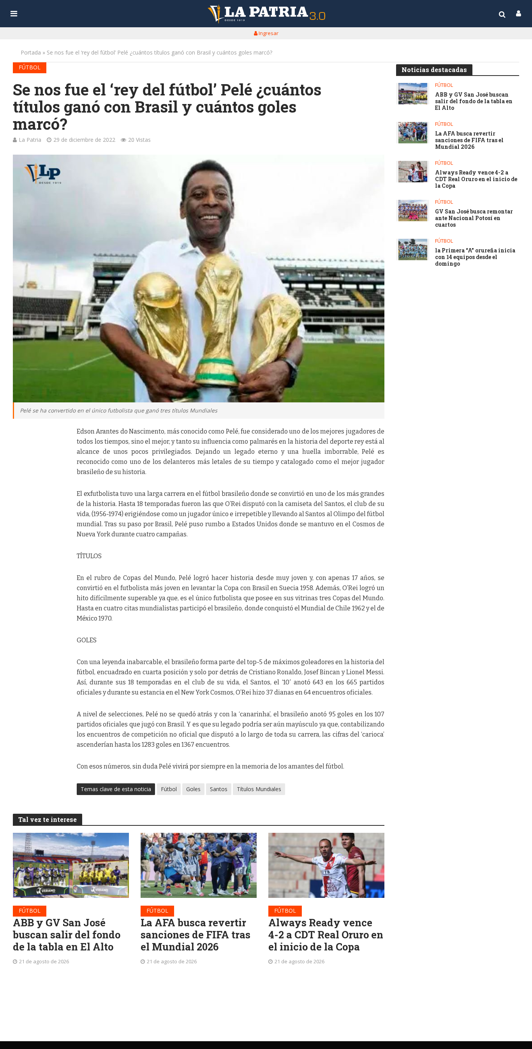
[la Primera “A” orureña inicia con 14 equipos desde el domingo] (412, 249)
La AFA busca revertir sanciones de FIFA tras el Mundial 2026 (195, 934)
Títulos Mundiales (259, 789)
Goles (193, 789)
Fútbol (30, 67)
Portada (31, 52)
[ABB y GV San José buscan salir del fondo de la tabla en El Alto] (71, 865)
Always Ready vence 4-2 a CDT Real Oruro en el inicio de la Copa (325, 934)
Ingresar (267, 33)
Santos (218, 789)
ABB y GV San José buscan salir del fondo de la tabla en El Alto (66, 934)
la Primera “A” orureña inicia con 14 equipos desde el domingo (475, 257)
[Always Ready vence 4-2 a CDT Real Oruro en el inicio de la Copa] (326, 865)
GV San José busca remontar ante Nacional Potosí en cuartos (474, 218)
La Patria (30, 139)
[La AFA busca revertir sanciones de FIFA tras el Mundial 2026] (199, 865)
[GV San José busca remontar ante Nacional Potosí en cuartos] (412, 210)
